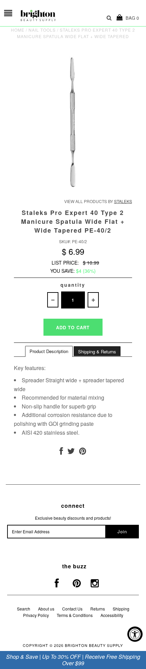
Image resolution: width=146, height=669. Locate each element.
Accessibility (112, 615)
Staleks (123, 201)
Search (23, 609)
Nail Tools (42, 30)
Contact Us (72, 609)
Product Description (49, 351)
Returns (97, 609)
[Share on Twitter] (71, 452)
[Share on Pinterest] (82, 452)
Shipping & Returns (97, 351)
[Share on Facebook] (61, 452)
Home (17, 30)
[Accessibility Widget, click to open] (135, 634)
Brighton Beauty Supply (94, 645)
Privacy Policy (36, 615)
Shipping (121, 609)
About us (46, 609)
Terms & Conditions (75, 615)
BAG (131, 18)
